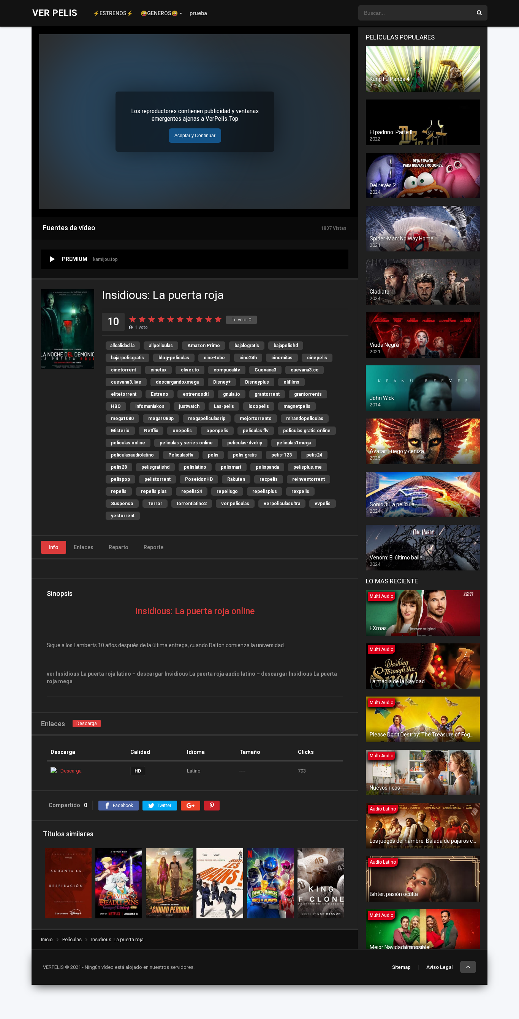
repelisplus (264, 491)
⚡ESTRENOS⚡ (113, 13)
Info (54, 547)
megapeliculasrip (206, 418)
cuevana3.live (126, 382)
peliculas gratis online (307, 430)
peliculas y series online (186, 443)
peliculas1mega (294, 443)
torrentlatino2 (192, 503)
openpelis (217, 430)
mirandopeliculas (304, 418)
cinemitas (282, 357)
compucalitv (227, 370)
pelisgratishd (155, 467)
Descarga (86, 723)
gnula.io (231, 394)
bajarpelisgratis (127, 357)
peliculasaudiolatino (132, 455)
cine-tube (214, 357)
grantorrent (267, 394)
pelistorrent (157, 479)
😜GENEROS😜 (159, 13)
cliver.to (190, 370)
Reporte (153, 547)
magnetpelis (296, 406)
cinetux (158, 370)
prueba (198, 13)
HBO (116, 406)
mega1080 (122, 418)
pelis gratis (245, 455)
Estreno (159, 394)
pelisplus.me (307, 467)
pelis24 (314, 455)
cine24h (248, 357)
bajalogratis (246, 345)
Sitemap (401, 967)
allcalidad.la (122, 345)
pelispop (120, 479)
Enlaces (83, 547)
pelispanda (267, 467)
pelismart (231, 467)
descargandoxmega (177, 382)
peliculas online (128, 443)
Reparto (118, 547)
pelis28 (119, 467)
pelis (213, 455)
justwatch (189, 406)
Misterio (120, 430)
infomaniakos (150, 406)
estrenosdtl (196, 394)
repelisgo (227, 491)
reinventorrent (308, 479)
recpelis (269, 479)
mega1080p (161, 418)
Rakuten (236, 479)
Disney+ (222, 382)
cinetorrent (123, 370)
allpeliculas (161, 345)
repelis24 (191, 491)
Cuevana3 (265, 370)
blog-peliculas (173, 357)
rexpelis (300, 491)
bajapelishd (286, 345)
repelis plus (154, 491)
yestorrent (122, 515)
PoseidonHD (199, 479)
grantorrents (308, 394)
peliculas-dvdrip (244, 443)
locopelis (258, 406)
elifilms (291, 382)
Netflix (151, 430)
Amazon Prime (203, 345)
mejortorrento (256, 418)
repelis (119, 491)
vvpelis (323, 503)
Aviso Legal (439, 967)
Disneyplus (257, 382)
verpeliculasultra (282, 503)
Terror (155, 503)
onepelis (182, 430)
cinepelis (317, 357)
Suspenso (122, 503)
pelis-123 (281, 455)
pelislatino (195, 467)
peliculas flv (256, 430)
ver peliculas (235, 503)
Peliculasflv (180, 455)
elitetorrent (123, 394)
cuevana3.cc (304, 370)
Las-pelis (224, 406)
